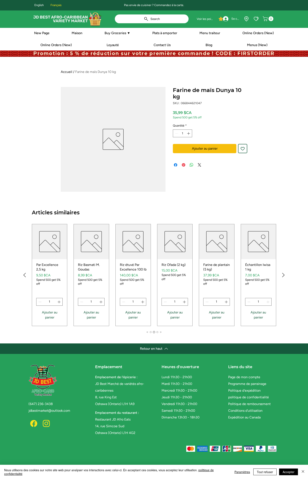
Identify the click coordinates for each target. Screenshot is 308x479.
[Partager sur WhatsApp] (191, 164)
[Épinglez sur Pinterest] (183, 164)
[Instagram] (46, 423)
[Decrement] (176, 133)
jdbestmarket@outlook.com (49, 411)
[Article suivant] (283, 275)
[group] (154, 275)
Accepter (288, 472)
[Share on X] (199, 164)
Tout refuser (265, 472)
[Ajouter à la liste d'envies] (242, 148)
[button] (268, 18)
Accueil (66, 72)
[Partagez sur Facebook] (175, 164)
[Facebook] (33, 423)
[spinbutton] (182, 133)
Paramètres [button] (242, 472)
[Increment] (189, 133)
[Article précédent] (24, 275)
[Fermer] (302, 472)
